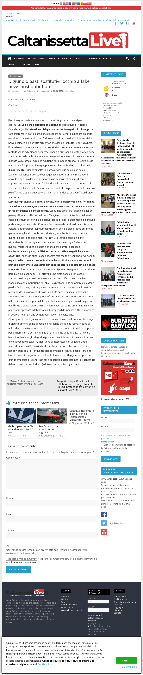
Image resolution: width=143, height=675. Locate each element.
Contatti (117, 613)
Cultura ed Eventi (71, 58)
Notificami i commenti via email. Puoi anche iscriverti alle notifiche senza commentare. (51, 560)
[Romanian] (80, 3)
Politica (31, 58)
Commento (13, 457)
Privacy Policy (107, 441)
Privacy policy (120, 596)
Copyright (118, 607)
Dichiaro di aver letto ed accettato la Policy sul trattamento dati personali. (118, 447)
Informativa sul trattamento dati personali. (95, 618)
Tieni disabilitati (128, 666)
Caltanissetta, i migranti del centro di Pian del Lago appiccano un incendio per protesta (47, 19)
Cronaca (19, 58)
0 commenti (44, 91)
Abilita (126, 660)
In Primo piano (31, 64)
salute (72, 91)
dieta (66, 91)
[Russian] (85, 3)
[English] (67, 3)
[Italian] (62, 3)
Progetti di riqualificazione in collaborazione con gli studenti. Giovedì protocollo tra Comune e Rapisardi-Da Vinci (76, 385)
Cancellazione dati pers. (125, 602)
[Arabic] (76, 3)
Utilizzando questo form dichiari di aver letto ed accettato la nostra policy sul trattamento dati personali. (46, 551)
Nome (10, 498)
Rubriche (13, 64)
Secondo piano (15, 76)
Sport (42, 58)
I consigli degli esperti (97, 58)
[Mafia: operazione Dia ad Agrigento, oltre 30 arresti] (21, 409)
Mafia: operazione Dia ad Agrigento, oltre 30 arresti (20, 429)
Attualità (54, 58)
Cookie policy (45, 664)
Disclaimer (119, 610)
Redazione (31, 91)
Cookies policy (120, 599)
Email (10, 514)
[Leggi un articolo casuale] (134, 58)
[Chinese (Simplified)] (89, 3)
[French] (71, 3)
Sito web (10, 530)
